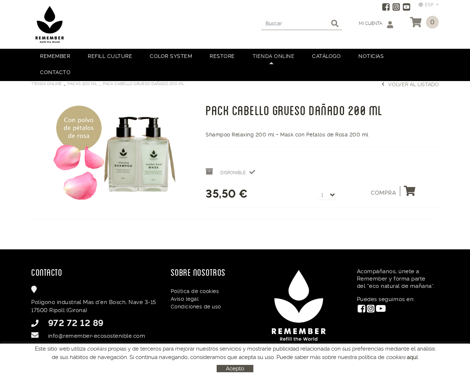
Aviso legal (185, 299)
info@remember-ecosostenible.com (96, 336)
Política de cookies (195, 291)
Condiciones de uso (196, 307)
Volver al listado (413, 84)
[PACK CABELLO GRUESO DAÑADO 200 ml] (113, 152)
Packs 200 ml (82, 83)
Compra (383, 193)
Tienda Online (46, 83)
